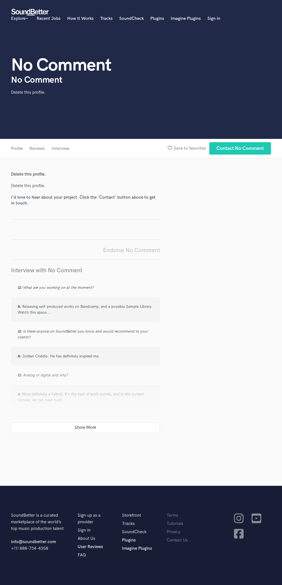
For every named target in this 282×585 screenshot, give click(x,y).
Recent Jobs (49, 18)
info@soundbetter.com (33, 541)
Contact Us (177, 540)
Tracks (106, 18)
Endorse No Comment (131, 250)
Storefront (131, 515)
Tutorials (175, 523)
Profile (17, 148)
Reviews (37, 148)
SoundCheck (131, 18)
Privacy (173, 532)
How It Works (80, 18)
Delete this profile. (28, 92)
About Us (86, 538)
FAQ (82, 555)
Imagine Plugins (186, 18)
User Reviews (90, 546)
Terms (172, 515)
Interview (60, 148)
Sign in (213, 18)
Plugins (157, 18)
